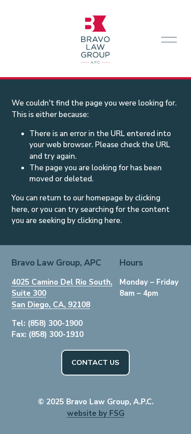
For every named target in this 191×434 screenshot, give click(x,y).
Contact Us (95, 363)
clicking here (98, 220)
